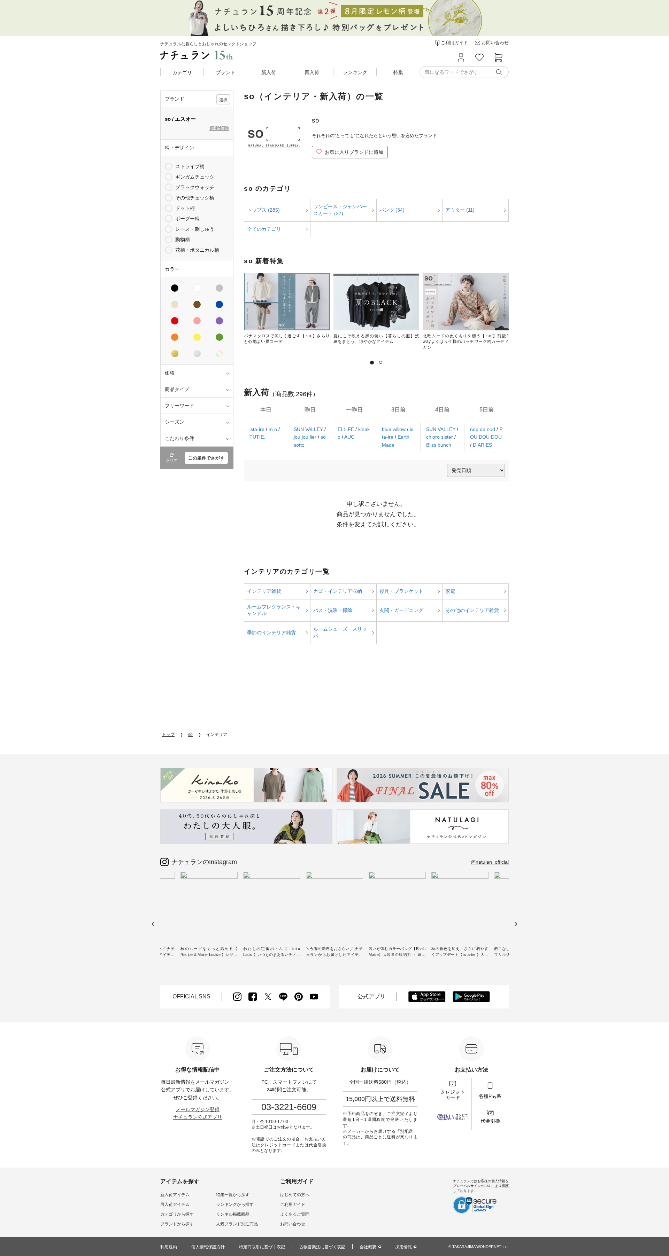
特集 (398, 72)
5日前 (486, 410)
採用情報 (403, 1247)
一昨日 (354, 410)
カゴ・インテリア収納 (337, 591)
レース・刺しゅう (194, 229)
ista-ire (257, 429)
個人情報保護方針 (208, 1247)
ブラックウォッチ (194, 187)
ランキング (355, 72)
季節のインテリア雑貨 (271, 632)
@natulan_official (490, 861)
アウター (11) (460, 210)
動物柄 (182, 239)
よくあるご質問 (294, 1214)
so (190, 734)
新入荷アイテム (175, 1194)
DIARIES (482, 445)
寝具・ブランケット (401, 591)
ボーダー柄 (187, 218)
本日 (265, 410)
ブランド (225, 72)
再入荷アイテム (175, 1204)
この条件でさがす (206, 458)
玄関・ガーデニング (401, 610)
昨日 (310, 410)
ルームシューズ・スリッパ (340, 632)
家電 (450, 591)
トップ (168, 734)
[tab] (372, 363)
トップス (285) (263, 210)
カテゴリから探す (177, 1214)
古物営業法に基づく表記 (322, 1247)
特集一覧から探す (232, 1194)
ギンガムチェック (194, 177)
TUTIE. (257, 437)
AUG (349, 437)
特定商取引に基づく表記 (262, 1247)
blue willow (394, 429)
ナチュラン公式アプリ (197, 1117)
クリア (171, 460)
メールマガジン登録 (198, 1109)
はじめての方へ (294, 1194)
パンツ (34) (392, 210)
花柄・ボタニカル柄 (197, 250)
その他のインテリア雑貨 (472, 610)
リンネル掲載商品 (232, 1214)
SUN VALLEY (309, 429)
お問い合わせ (292, 1224)
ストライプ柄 (190, 166)
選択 (223, 99)
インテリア (216, 734)
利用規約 (168, 1247)
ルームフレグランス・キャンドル (274, 610)
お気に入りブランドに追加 (354, 152)
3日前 (398, 410)
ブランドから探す (177, 1224)
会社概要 (368, 1247)
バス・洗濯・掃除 (332, 610)
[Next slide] (515, 924)
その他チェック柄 (194, 198)
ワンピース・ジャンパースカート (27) (340, 210)
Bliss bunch (438, 445)
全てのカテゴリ (264, 229)
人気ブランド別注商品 (237, 1224)
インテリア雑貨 (264, 591)
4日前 (442, 410)
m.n (273, 429)
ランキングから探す (235, 1204)
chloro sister (440, 437)
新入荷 (268, 72)
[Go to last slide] (153, 924)
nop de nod (483, 429)
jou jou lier (306, 437)
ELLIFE (346, 429)
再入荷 (312, 72)
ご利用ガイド (292, 1204)
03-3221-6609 (288, 1107)
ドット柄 (185, 208)
